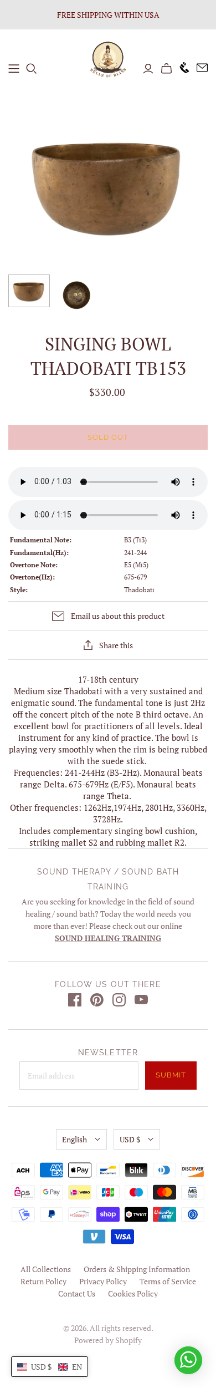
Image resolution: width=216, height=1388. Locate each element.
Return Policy (43, 1281)
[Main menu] (13, 68)
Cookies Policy (133, 1293)
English (74, 1139)
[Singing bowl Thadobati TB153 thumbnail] (29, 291)
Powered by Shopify (108, 1340)
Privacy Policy (103, 1281)
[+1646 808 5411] (181, 68)
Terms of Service (168, 1281)
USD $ (130, 1139)
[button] (50, 1366)
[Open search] (31, 68)
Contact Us (76, 1293)
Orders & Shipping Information (137, 1269)
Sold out (108, 437)
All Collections (45, 1269)
